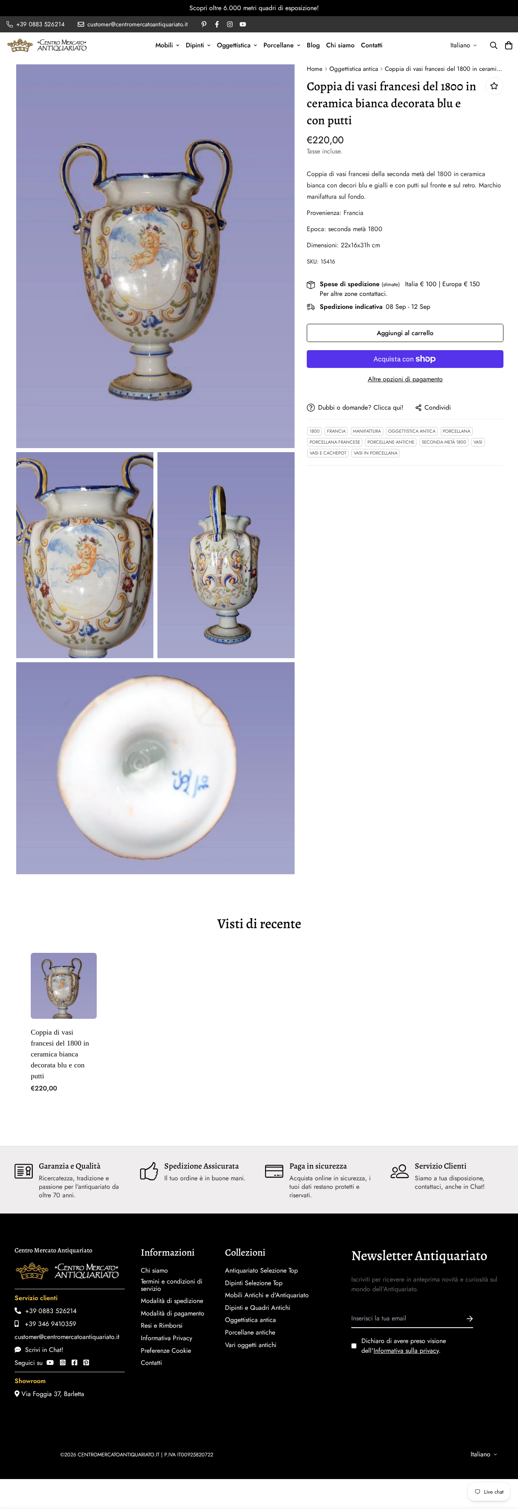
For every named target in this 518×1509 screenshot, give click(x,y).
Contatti (371, 45)
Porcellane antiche (250, 1332)
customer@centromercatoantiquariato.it (67, 1336)
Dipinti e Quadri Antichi (257, 1307)
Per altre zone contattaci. (354, 293)
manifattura (367, 431)
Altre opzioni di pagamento (405, 379)
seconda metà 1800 (444, 442)
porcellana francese (335, 442)
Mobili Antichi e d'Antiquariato (267, 1295)
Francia (336, 431)
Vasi (477, 442)
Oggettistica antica (353, 68)
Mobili (164, 45)
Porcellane (278, 45)
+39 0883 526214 (48, 1311)
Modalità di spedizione (172, 1301)
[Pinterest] (86, 1362)
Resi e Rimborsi (162, 1325)
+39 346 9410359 (47, 1323)
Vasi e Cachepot (328, 453)
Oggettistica (234, 45)
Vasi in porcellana (375, 453)
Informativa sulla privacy (406, 1350)
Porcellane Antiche (390, 442)
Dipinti (195, 45)
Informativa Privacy (166, 1338)
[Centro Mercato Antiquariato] (46, 45)
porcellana (456, 431)
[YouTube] (50, 1362)
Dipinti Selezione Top (253, 1283)
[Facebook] (74, 1362)
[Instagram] (63, 1362)
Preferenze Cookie (166, 1350)
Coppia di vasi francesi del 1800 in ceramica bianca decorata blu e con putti (60, 1054)
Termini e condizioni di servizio (171, 1285)
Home (315, 68)
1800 (315, 431)
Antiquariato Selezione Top (261, 1270)
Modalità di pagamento (172, 1313)
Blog (313, 45)
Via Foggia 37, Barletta (51, 1393)
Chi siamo (340, 45)
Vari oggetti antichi (250, 1345)
